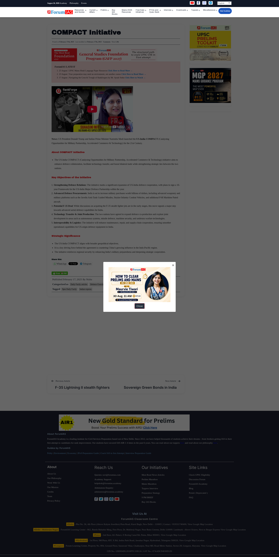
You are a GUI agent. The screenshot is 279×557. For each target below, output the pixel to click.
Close (139, 306)
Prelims (104, 10)
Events (84, 3)
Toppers (194, 10)
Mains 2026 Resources (127, 11)
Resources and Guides (80, 11)
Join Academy (225, 11)
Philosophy (74, 3)
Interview (167, 10)
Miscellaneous (209, 10)
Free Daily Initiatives (140, 11)
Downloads (181, 10)
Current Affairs (92, 11)
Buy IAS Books (115, 12)
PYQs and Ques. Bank (154, 11)
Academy (63, 3)
